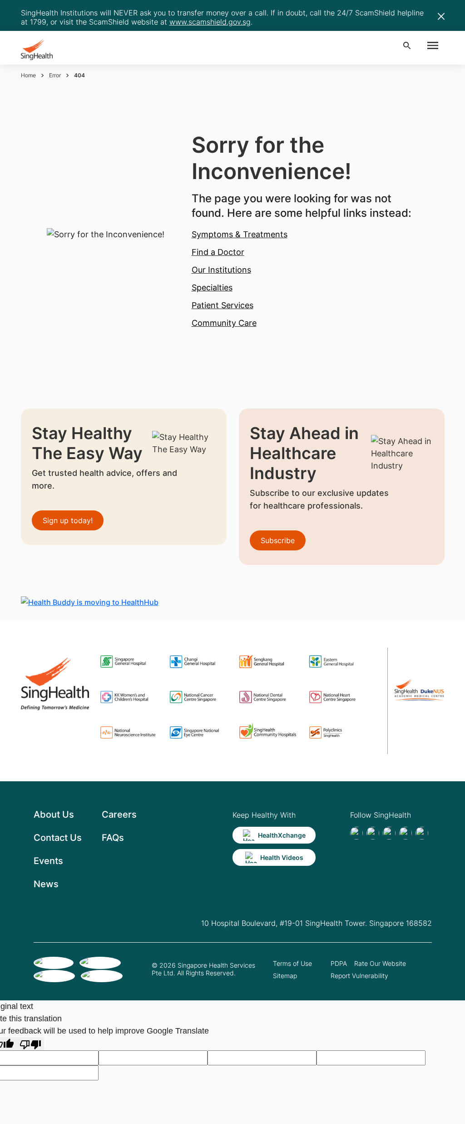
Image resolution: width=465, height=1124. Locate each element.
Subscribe (278, 540)
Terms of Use (292, 963)
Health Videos (281, 857)
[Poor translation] (30, 1043)
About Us (54, 814)
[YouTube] (422, 833)
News (46, 884)
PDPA (339, 963)
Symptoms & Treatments (239, 234)
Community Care (224, 323)
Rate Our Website (380, 963)
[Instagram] (405, 833)
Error (55, 75)
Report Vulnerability (359, 975)
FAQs (113, 837)
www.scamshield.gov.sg (210, 21)
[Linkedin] (389, 833)
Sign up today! (68, 520)
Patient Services (222, 305)
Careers (119, 814)
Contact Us (58, 837)
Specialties (212, 287)
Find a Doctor (218, 252)
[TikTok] (372, 833)
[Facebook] (356, 833)
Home (28, 75)
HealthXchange (282, 835)
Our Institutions (221, 270)
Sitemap (285, 975)
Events (48, 860)
